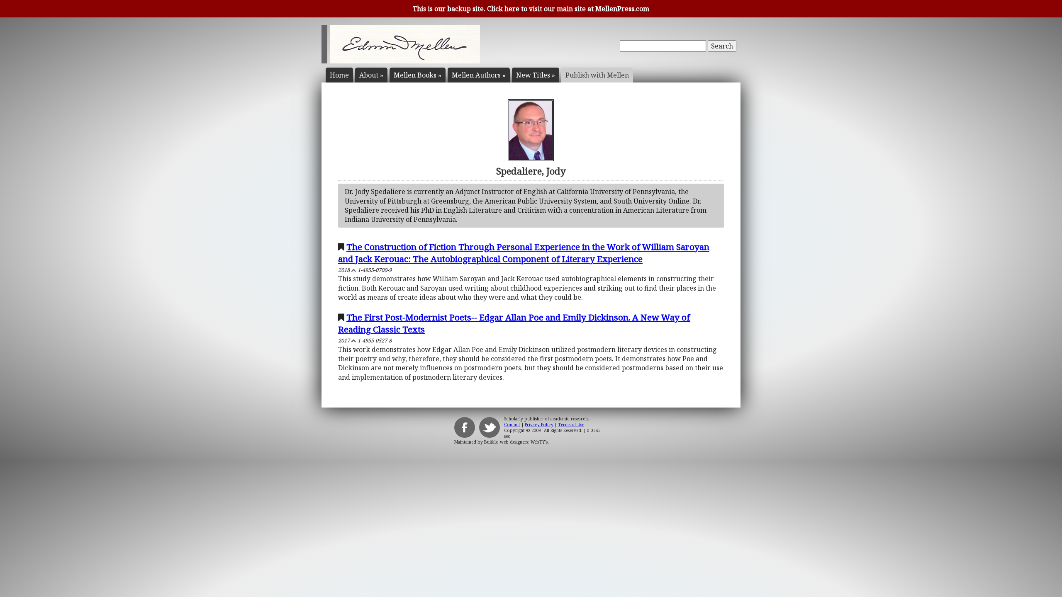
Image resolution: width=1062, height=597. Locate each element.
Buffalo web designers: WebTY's (516, 442)
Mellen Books (417, 75)
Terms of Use (571, 424)
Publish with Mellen (597, 75)
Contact (512, 424)
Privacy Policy (539, 424)
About (371, 75)
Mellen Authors (479, 75)
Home (339, 75)
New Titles (535, 75)
